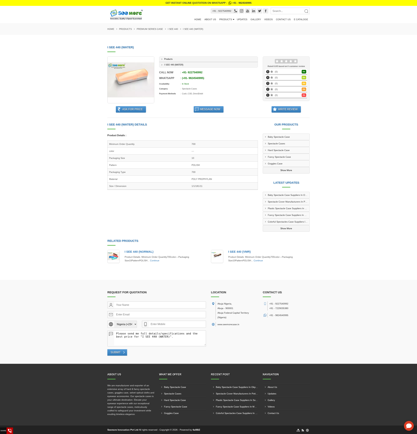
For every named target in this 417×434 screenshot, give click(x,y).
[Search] (306, 11)
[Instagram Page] (241, 11)
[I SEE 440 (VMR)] (217, 256)
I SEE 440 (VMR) (239, 251)
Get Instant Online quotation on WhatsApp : (208, 2)
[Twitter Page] (259, 11)
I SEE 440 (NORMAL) (139, 251)
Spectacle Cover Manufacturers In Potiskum (288, 201)
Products (225, 19)
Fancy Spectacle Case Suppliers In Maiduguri (288, 215)
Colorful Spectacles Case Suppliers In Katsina (288, 221)
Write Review (288, 109)
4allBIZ (196, 429)
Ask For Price (132, 109)
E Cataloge (301, 19)
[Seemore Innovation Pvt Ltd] (150, 14)
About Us (210, 19)
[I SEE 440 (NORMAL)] (114, 256)
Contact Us (283, 19)
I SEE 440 (173, 29)
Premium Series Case (150, 29)
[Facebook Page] (265, 11)
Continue (154, 260)
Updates (242, 19)
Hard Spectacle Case (279, 150)
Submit (116, 352)
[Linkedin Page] (253, 11)
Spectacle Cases (276, 143)
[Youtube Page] (247, 11)
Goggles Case (275, 163)
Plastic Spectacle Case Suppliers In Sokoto (288, 208)
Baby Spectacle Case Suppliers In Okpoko (288, 195)
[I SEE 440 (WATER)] (131, 80)
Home (197, 19)
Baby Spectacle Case (279, 137)
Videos (268, 19)
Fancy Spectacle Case (279, 157)
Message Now (210, 109)
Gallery (256, 19)
